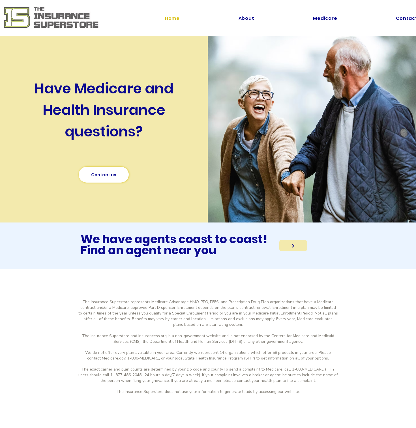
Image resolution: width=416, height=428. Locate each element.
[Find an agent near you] (293, 245)
